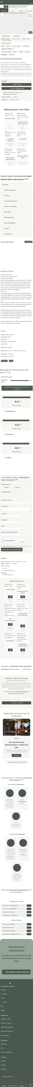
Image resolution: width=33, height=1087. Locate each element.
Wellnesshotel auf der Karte (10, 94)
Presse (2, 998)
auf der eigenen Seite (23, 852)
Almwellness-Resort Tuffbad (22, 156)
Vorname (3, 513)
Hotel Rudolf (22, 139)
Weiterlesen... (17, 755)
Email (3, 526)
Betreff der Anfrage (6, 500)
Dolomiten (9, 350)
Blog (2, 1006)
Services (7, 195)
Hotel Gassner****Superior (10, 619)
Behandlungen (9, 217)
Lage (12, 11)
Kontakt (11, 360)
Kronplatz (14, 350)
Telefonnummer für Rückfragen (9, 532)
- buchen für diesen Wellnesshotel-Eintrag (17, 877)
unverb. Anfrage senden (17, 88)
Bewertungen (28, 11)
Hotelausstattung (9, 190)
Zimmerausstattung (10, 201)
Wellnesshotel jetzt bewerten (18, 388)
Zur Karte (4, 568)
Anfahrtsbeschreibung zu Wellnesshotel (12, 92)
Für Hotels (3, 990)
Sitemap (3, 1010)
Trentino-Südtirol (12, 341)
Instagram (3, 1065)
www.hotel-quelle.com (14, 99)
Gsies (5, 339)
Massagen (7, 212)
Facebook (3, 1061)
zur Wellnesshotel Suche (1, 6)
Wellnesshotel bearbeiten (7, 1027)
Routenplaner (29, 241)
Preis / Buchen (17, 84)
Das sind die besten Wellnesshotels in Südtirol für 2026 (16, 745)
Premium (29, 111)
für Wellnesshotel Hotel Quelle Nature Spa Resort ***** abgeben (9, 803)
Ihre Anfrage (4, 506)
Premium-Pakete (5, 1035)
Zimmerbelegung (6, 491)
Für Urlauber (4, 994)
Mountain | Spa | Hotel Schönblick (10, 158)
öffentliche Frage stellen (17, 702)
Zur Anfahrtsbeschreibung (8, 570)
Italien (5, 344)
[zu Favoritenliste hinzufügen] (2, 14)
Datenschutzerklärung (8, 546)
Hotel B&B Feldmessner (10, 139)
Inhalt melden (27, 669)
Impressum (3, 1044)
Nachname (4, 519)
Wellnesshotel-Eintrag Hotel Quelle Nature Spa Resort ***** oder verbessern (10, 854)
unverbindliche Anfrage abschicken (12, 549)
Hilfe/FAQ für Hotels (6, 1019)
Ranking (16, 738)
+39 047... (8, 97)
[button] (16, 23)
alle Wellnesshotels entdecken (17, 972)
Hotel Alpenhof (10, 640)
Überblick (5, 184)
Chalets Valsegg (10, 589)
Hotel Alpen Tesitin (10, 118)
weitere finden (22, 801)
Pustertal (19, 350)
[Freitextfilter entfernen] (26, 2)
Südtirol (24, 350)
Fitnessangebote (9, 223)
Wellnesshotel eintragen (7, 1031)
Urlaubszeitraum (5, 484)
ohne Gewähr (15, 669)
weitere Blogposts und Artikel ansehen (17, 762)
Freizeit (6, 228)
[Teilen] (27, 1085)
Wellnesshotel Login (7, 1076)
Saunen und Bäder (10, 206)
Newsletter (3, 1069)
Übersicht (4, 11)
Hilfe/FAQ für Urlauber (6, 1023)
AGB (2, 1048)
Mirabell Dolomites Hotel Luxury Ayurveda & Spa (23, 123)
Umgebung (8, 234)
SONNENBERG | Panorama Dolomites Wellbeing (23, 645)
